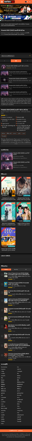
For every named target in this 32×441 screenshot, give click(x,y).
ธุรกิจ (19, 133)
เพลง (18, 412)
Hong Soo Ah (24, 125)
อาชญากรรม (20, 410)
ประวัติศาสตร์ (11, 348)
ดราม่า (14, 133)
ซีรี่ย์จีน (16, 276)
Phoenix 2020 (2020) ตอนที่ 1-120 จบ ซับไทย (14, 34)
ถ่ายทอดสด (3, 397)
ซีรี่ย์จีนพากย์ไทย (21, 276)
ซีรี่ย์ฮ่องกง (19, 386)
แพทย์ (2, 417)
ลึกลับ (18, 404)
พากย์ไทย (10, 277)
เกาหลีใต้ (24, 121)
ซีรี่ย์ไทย (19, 388)
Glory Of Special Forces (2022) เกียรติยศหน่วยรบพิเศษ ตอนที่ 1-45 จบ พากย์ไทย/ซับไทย (18, 274)
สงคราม (19, 408)
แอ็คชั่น (16, 277)
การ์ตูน (2, 371)
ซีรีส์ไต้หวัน (3, 390)
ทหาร (29, 276)
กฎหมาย (19, 369)
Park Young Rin (26, 127)
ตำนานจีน (19, 395)
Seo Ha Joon (20, 128)
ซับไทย (3, 133)
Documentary (4, 367)
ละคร (23, 133)
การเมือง (3, 373)
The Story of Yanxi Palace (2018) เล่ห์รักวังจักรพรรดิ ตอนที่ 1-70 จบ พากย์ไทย (18, 354)
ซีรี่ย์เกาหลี (9, 133)
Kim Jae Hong (9, 125)
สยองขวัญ (3, 410)
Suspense (3, 369)
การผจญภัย (19, 371)
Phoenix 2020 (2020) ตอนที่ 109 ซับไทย (21, 162)
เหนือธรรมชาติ (20, 414)
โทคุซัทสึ (19, 419)
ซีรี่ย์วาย (3, 386)
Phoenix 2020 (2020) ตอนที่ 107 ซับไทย (21, 153)
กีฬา (12, 285)
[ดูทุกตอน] (16, 60)
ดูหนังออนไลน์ (20, 393)
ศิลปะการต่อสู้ (4, 408)
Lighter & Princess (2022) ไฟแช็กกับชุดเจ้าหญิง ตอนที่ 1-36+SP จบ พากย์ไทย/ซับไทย (18, 299)
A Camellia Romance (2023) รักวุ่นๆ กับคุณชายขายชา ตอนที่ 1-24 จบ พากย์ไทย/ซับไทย (19, 344)
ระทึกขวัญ (25, 328)
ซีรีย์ (18, 380)
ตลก (20, 311)
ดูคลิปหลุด (20, 430)
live (18, 367)
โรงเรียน (3, 421)
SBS (23, 117)
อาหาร (2, 412)
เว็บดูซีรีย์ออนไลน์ (13, 430)
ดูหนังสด (3, 393)
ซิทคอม (2, 380)
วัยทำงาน (3, 406)
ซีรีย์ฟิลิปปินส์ (20, 384)
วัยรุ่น (13, 277)
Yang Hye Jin (22, 130)
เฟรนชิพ (3, 414)
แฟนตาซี (19, 417)
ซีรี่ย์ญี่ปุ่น (3, 384)
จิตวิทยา (19, 375)
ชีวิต (2, 377)
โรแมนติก (4, 136)
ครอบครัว (13, 294)
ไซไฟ (2, 423)
